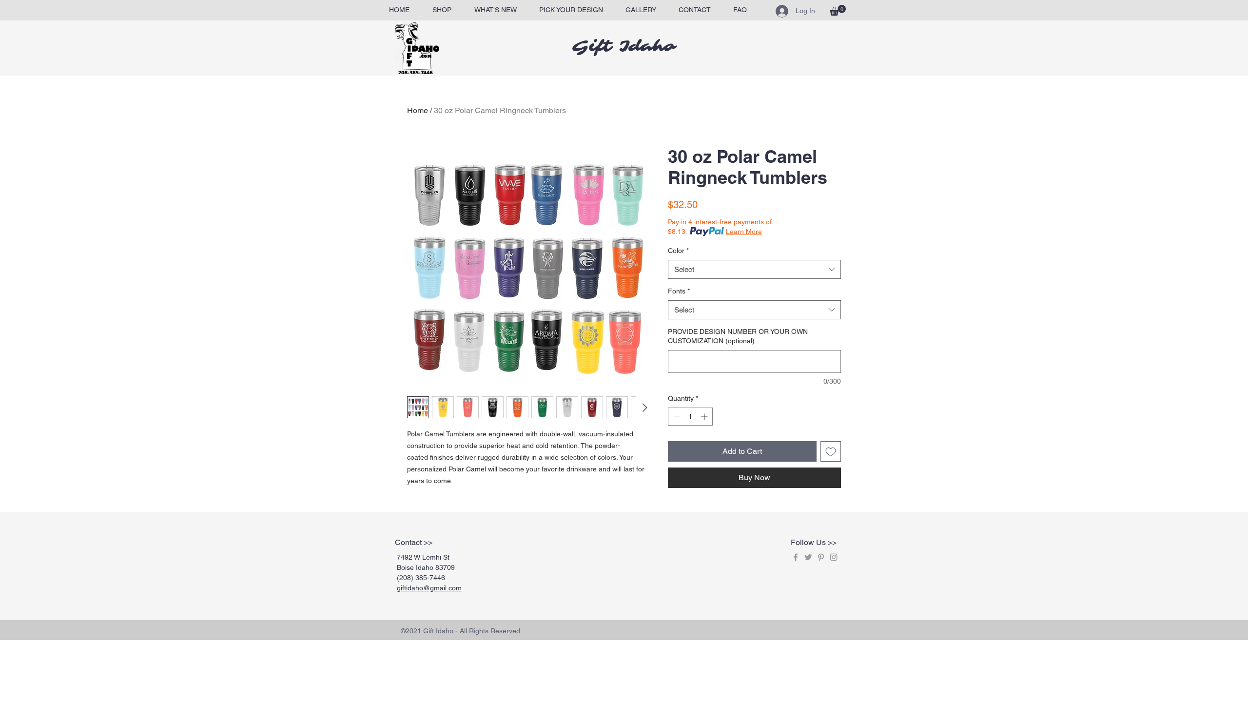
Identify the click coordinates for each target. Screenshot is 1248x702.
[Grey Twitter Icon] (808, 557)
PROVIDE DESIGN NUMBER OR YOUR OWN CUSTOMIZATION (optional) (738, 336)
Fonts (679, 291)
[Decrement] (675, 416)
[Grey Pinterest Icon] (821, 557)
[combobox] (754, 269)
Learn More (744, 231)
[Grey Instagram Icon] (833, 557)
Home (417, 110)
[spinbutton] (690, 416)
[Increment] (705, 416)
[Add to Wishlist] (830, 451)
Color (678, 250)
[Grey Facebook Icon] (795, 557)
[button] (838, 10)
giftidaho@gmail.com (429, 588)
